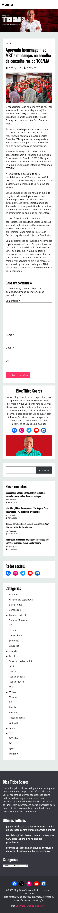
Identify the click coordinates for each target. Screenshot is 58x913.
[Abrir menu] (54, 4)
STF (11, 733)
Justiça (12, 671)
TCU (11, 743)
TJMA (11, 748)
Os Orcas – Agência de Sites (30, 905)
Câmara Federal (17, 615)
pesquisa (44, 470)
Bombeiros (15, 609)
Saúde (12, 728)
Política (13, 712)
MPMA (12, 692)
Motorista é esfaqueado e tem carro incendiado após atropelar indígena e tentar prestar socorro (27, 541)
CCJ (10, 625)
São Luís (13, 722)
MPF (11, 686)
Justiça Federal (16, 681)
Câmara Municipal (18, 620)
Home (7, 4)
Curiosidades (16, 635)
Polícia (12, 707)
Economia (14, 640)
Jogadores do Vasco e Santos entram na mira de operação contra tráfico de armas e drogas (25, 494)
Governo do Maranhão (21, 661)
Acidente (13, 594)
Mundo (13, 697)
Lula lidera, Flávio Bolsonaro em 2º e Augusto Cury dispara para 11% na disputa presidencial (27, 510)
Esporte (13, 651)
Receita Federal (17, 717)
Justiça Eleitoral (17, 676)
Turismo (13, 753)
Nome (10, 334)
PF (10, 702)
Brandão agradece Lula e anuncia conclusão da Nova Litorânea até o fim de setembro (27, 525)
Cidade (12, 630)
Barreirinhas (15, 604)
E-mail (10, 347)
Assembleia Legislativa (21, 599)
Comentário (13, 300)
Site (8, 360)
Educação (14, 645)
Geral (8, 43)
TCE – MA (14, 738)
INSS (11, 666)
